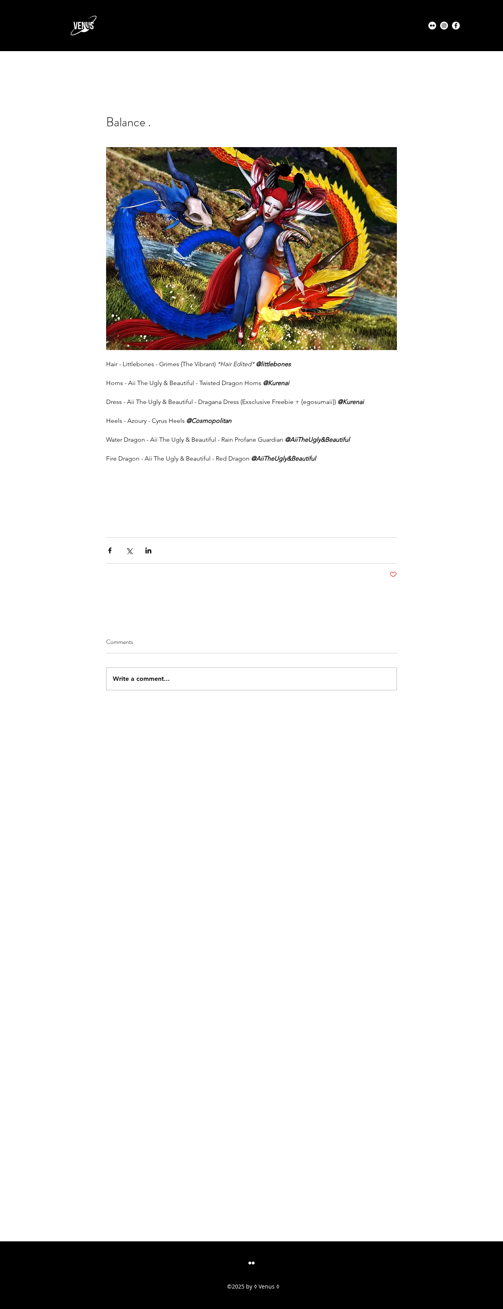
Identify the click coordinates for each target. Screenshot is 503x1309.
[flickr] (251, 1263)
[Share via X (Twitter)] (129, 550)
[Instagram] (444, 25)
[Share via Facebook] (110, 550)
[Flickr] (432, 25)
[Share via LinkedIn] (148, 550)
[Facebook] (456, 25)
